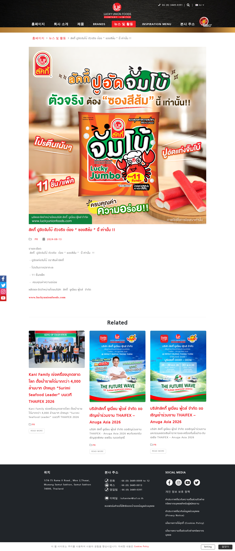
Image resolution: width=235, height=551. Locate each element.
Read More (37, 430)
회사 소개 (61, 24)
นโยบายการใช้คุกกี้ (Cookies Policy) (184, 523)
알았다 (225, 546)
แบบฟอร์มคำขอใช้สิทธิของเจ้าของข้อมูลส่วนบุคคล (129, 506)
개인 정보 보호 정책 (177, 492)
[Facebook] (169, 482)
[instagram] (178, 482)
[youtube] (187, 482)
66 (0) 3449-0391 (172, 5)
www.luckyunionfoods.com (47, 297)
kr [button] (200, 5)
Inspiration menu (156, 24)
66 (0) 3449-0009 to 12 (136, 481)
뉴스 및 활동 (123, 24)
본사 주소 (187, 24)
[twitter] (197, 482)
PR (36, 240)
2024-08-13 (54, 240)
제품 (80, 24)
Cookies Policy (141, 546)
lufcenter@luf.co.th (132, 498)
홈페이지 (38, 24)
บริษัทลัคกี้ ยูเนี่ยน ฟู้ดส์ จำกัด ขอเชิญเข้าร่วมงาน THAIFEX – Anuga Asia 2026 (116, 416)
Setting (208, 547)
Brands (99, 24)
